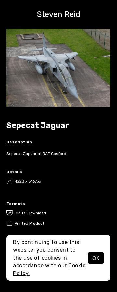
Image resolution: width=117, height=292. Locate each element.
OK (95, 258)
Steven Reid (58, 14)
